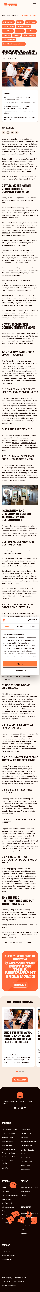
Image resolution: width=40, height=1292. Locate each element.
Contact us (6, 1251)
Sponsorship (25, 1158)
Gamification (25, 1154)
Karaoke (5, 1219)
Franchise (5, 1191)
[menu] (34, 4)
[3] (20, 1071)
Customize (19, 670)
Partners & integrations (29, 1187)
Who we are (25, 1191)
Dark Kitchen (6, 1199)
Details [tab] (20, 626)
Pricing (23, 1195)
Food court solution (9, 1157)
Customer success (28, 1217)
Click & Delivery (7, 1145)
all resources (20, 1079)
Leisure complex (8, 1207)
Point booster (26, 1170)
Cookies (21, 1282)
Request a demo (8, 1259)
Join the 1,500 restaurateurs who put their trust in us (19, 118)
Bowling (4, 1215)
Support (24, 1233)
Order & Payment (9, 1129)
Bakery (4, 1211)
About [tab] (32, 626)
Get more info (20, 984)
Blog (22, 1221)
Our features (25, 1225)
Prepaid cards (26, 1133)
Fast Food (5, 1187)
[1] (17, 1071)
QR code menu (7, 1137)
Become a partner (8, 1255)
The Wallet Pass (26, 1145)
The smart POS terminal (7, 1162)
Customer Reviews (28, 1162)
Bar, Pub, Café (7, 1203)
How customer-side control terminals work (19, 103)
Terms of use (6, 1282)
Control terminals (8, 1133)
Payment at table (8, 1149)
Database (24, 1137)
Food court (6, 1223)
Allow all (20, 664)
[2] (19, 1071)
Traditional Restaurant (10, 1195)
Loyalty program (27, 1129)
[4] (22, 1071)
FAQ (22, 1229)
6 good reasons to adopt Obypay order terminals (18, 113)
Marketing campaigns (28, 1141)
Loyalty (5, 1168)
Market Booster (28, 1150)
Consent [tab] (7, 626)
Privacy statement (9, 1285)
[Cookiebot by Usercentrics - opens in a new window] (28, 620)
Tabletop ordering (8, 1153)
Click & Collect (7, 1141)
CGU (14, 1282)
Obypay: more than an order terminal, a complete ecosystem (18, 98)
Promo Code (25, 1166)
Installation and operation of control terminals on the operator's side (17, 107)
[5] (23, 1071)
